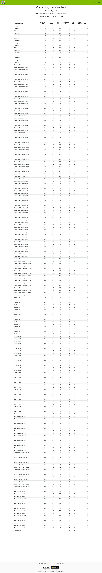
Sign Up (95, 2)
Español (57, 565)
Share (54, 563)
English (44, 565)
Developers (58, 563)
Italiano (53, 565)
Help (39, 563)
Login (99, 2)
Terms (42, 563)
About (45, 563)
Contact (50, 563)
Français (49, 565)
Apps (63, 563)
